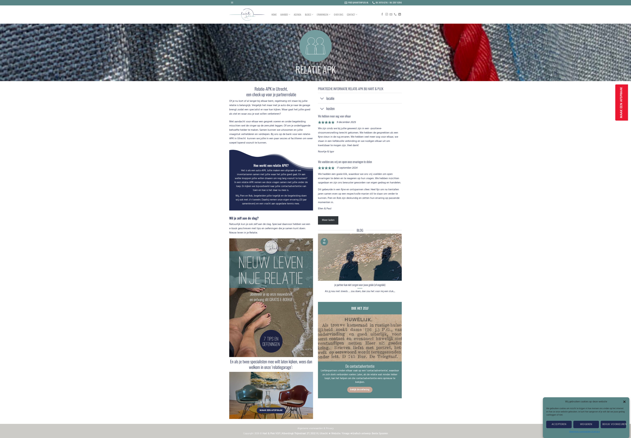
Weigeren (586, 424)
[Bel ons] (395, 14)
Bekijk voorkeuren (614, 424)
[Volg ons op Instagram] (386, 14)
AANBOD (284, 14)
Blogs (308, 14)
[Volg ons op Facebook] (382, 14)
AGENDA (297, 14)
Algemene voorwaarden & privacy (584, 431)
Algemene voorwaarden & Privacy (315, 428)
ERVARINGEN (322, 14)
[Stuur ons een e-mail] (391, 14)
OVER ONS (338, 14)
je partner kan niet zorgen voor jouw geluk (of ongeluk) (359, 285)
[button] (624, 401)
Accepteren (559, 424)
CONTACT (351, 14)
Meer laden (328, 220)
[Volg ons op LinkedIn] (399, 14)
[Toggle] (322, 98)
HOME (274, 14)
